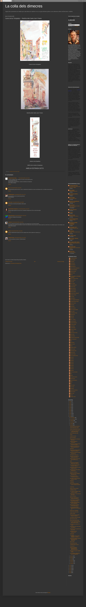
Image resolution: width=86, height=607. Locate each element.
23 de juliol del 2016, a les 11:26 (17, 222)
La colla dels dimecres (23, 6)
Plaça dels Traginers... (74, 472)
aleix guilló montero (73, 376)
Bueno (71, 274)
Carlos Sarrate (72, 280)
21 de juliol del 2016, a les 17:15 (19, 194)
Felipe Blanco (72, 298)
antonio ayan (72, 378)
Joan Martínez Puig (73, 312)
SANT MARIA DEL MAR (74, 433)
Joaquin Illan (72, 314)
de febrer (71, 561)
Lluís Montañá (72, 327)
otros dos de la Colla (73, 518)
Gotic (71, 461)
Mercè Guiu (72, 334)
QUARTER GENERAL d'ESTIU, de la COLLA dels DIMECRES (75, 539)
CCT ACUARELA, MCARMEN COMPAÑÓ (75, 277)
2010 (70, 572)
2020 (70, 410)
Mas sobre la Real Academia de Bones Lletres (75, 479)
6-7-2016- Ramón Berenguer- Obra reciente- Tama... (75, 522)
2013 (70, 568)
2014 (70, 566)
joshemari (10, 222)
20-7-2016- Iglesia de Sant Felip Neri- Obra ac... (74, 465)
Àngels (71, 375)
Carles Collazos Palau (74, 278)
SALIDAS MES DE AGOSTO (75, 426)
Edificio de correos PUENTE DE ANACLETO (75, 474)
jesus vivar (10, 202)
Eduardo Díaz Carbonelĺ (74, 293)
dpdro (71, 381)
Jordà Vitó (72, 316)
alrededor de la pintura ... (74, 193)
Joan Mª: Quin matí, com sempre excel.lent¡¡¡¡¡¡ (74, 498)
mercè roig (72, 393)
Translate (76, 26)
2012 (70, 569)
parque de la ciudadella (74, 510)
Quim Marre (72, 342)
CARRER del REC (73, 489)
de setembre (72, 422)
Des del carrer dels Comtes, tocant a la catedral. (75, 515)
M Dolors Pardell (73, 329)
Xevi (71, 373)
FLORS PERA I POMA (73, 198)
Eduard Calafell (73, 291)
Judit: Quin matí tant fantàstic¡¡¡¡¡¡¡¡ (73, 532)
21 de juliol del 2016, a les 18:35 (18, 202)
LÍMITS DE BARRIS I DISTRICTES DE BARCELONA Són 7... (74, 548)
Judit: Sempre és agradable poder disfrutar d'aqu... (75, 500)
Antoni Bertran (72, 264)
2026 (70, 401)
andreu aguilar (72, 197)
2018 (70, 413)
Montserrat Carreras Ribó (74, 337)
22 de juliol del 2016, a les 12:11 (20, 215)
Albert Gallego (72, 259)
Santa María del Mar (73, 543)
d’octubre (72, 420)
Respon (9, 184)
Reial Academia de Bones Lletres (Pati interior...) (74, 505)
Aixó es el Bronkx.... (73, 496)
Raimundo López (72, 246)
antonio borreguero (73, 380)
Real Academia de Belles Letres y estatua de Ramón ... (75, 484)
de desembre (72, 417)
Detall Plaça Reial (72, 202)
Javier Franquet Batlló (74, 309)
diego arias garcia (11, 215)
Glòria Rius (72, 304)
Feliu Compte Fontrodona (74, 299)
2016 (70, 416)
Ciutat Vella (72, 533)
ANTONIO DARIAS (73, 258)
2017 (70, 414)
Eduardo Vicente (11, 237)
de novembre (72, 419)
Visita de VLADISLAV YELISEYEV (73, 442)
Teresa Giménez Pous (74, 355)
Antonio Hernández (73, 269)
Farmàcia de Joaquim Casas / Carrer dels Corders (75, 444)
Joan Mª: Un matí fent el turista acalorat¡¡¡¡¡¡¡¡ (75, 453)
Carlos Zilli (72, 281)
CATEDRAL (72, 482)
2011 (70, 571)
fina (71, 383)
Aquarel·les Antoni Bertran (74, 201)
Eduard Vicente (72, 215)
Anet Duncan (72, 263)
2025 (70, 403)
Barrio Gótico (72, 541)
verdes (71, 434)
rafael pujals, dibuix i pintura (75, 242)
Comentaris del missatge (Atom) (15, 263)
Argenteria (72, 480)
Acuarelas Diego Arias (74, 185)
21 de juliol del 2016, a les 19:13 (23, 208)
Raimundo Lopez (73, 350)
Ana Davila (72, 261)
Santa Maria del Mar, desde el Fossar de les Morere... (75, 450)
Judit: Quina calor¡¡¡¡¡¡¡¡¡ (74, 454)
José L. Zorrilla (72, 319)
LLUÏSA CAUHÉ (73, 324)
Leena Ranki (72, 326)
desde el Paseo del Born (74, 488)
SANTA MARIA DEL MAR (74, 427)
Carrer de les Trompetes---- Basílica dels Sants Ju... (74, 463)
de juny (71, 556)
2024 (70, 404)
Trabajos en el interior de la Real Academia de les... (74, 447)
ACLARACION (72, 224)
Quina (71, 345)
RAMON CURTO (73, 347)
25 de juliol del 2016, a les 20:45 (20, 237)
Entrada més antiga (60, 261)
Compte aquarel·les (73, 209)
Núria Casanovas (73, 339)
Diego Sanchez (73, 288)
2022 (70, 407)
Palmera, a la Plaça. (73, 219)
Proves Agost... (72, 239)
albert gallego (72, 190)
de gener (71, 563)
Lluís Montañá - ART (73, 227)
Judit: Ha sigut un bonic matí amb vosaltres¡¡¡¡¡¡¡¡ (75, 459)
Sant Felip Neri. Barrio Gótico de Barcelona (75, 470)
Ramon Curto (72, 251)
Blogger (49, 592)
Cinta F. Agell (72, 283)
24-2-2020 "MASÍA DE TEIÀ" (74, 228)
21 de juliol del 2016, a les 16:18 (15, 187)
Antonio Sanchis (73, 271)
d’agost (71, 423)
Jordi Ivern (72, 317)
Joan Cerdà (72, 311)
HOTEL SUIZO (72, 513)
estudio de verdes (73, 436)
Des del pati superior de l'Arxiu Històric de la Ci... (75, 468)
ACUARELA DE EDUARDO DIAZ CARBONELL (74, 503)
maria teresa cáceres (74, 390)
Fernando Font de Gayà (74, 218)
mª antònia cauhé (73, 235)
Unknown (72, 357)
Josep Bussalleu (73, 321)
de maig (71, 557)
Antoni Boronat (72, 266)
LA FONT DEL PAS (72, 252)
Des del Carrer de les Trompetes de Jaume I (74, 476)
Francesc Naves (73, 303)
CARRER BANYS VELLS (74, 544)
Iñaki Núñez (72, 306)
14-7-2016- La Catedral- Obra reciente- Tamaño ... (75, 492)
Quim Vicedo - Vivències (74, 238)
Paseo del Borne (73, 437)
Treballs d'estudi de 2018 (73, 191)
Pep (9, 187)
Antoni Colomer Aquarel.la (13, 208)
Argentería (72, 448)
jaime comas (72, 385)
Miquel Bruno (72, 335)
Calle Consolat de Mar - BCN (75, 429)
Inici (35, 261)
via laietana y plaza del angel (75, 517)
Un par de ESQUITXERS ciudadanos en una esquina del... (75, 508)
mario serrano (72, 391)
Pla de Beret (71, 194)
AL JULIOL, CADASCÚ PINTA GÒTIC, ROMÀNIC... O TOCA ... (75, 536)
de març (71, 560)
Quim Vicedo (72, 344)
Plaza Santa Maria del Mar (74, 520)
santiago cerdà (72, 396)
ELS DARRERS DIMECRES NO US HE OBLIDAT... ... (75, 554)
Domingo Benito (11, 194)
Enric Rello (72, 296)
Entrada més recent (9, 261)
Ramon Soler (72, 352)
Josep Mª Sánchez (73, 322)
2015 (70, 565)
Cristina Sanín (72, 286)
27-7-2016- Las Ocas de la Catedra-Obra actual (74, 431)
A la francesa (72, 546)
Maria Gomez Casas (73, 332)
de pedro (71, 212)
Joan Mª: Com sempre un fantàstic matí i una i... (74, 457)
